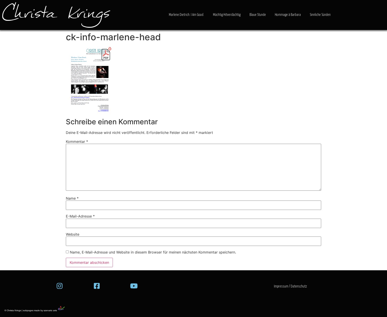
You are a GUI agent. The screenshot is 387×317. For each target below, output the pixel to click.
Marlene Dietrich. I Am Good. (186, 15)
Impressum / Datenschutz (290, 286)
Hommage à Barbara (288, 15)
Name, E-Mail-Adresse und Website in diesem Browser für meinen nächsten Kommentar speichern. (153, 252)
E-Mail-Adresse (80, 216)
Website (72, 234)
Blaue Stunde (257, 15)
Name (72, 198)
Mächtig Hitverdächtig (227, 15)
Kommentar (77, 141)
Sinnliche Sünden (320, 15)
